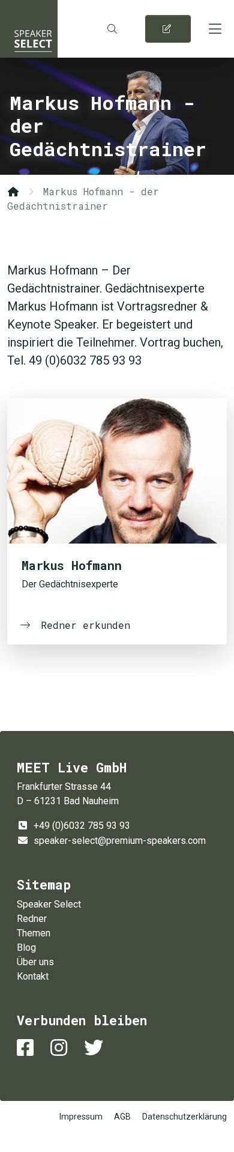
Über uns (35, 962)
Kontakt (33, 976)
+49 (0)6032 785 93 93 (82, 825)
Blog (26, 947)
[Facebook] (27, 1048)
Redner (32, 918)
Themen (33, 933)
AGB (122, 1116)
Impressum (81, 1116)
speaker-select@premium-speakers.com (120, 840)
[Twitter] (96, 1048)
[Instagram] (61, 1048)
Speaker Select (29, 29)
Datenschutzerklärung (184, 1116)
